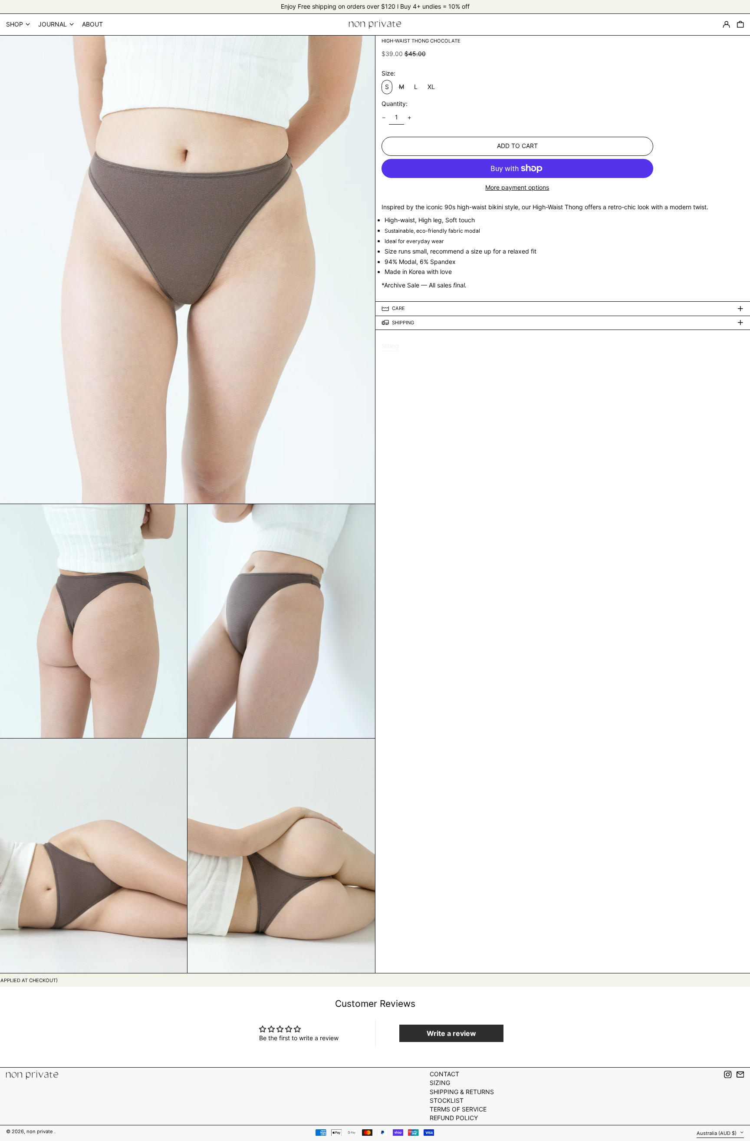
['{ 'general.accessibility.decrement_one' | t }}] (383, 117)
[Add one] (409, 117)
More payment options (517, 187)
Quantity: (395, 103)
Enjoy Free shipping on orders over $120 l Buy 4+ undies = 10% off (375, 6)
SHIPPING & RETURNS (462, 1091)
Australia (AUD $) (717, 1133)
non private (40, 1131)
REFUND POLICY (454, 1117)
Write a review (451, 1033)
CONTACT (444, 1074)
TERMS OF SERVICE (458, 1109)
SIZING (440, 1082)
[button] (740, 24)
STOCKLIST (447, 1100)
